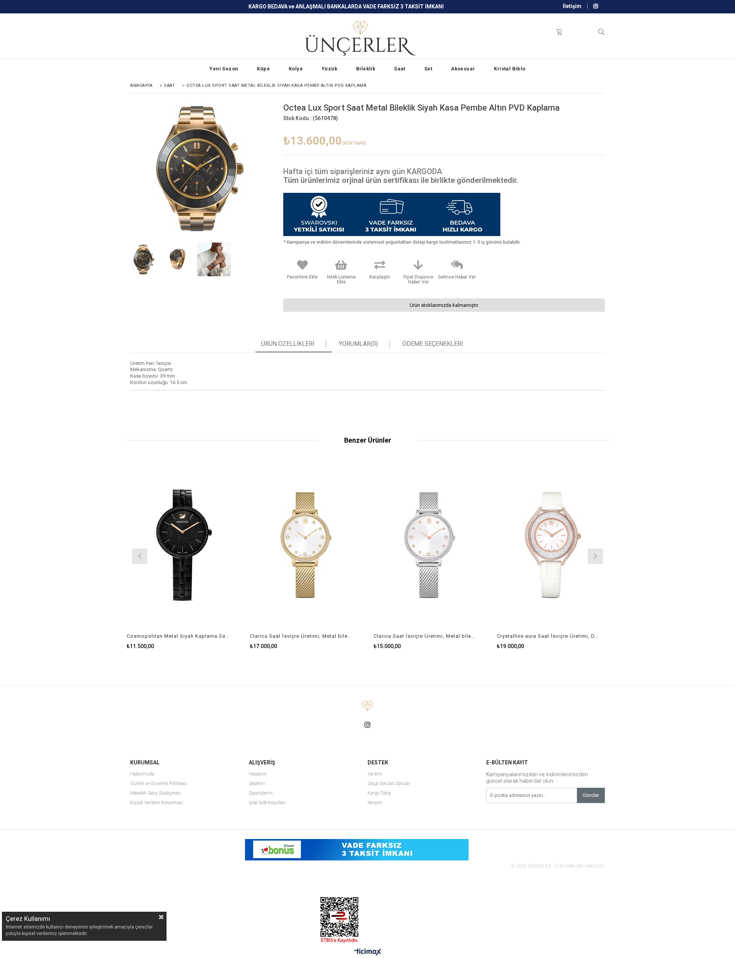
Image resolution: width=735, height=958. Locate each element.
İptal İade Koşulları (267, 802)
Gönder (591, 795)
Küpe (263, 69)
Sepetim (257, 783)
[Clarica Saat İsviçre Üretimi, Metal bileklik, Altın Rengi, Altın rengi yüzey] (306, 545)
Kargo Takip (379, 793)
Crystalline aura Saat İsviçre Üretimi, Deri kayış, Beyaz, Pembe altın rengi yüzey (548, 636)
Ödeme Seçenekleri (432, 344)
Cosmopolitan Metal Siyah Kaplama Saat (178, 636)
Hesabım (258, 774)
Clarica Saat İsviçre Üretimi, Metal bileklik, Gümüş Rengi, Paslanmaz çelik (425, 636)
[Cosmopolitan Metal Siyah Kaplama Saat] (183, 545)
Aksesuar (463, 69)
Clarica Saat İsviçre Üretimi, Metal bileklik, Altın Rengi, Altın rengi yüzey (301, 636)
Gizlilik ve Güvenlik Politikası (158, 783)
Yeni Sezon (223, 69)
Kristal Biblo (509, 69)
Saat (399, 69)
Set (428, 69)
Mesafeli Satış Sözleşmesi (155, 793)
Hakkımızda (142, 774)
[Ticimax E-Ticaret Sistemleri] (367, 952)
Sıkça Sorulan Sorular (389, 783)
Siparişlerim (261, 793)
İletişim (572, 6)
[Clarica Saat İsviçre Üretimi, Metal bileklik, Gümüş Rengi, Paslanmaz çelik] (430, 545)
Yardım (375, 774)
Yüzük (329, 69)
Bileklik (365, 69)
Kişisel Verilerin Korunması (156, 802)
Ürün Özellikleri (287, 344)
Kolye (296, 69)
